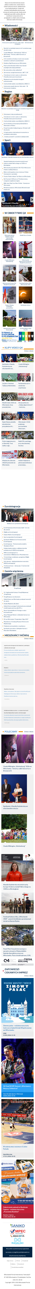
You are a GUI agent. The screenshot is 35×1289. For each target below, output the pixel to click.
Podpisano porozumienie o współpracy (14, 626)
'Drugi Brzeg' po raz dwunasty (12, 597)
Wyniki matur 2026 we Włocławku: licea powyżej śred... (9, 405)
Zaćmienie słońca (25, 305)
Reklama (13, 1264)
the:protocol (21, 1264)
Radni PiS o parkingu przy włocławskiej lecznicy (24, 443)
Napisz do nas (10, 1260)
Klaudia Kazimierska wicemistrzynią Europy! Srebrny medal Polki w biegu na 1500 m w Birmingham (16, 163)
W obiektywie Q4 (15, 213)
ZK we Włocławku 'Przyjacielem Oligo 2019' (16, 619)
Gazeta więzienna (14, 571)
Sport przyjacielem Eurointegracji (13, 537)
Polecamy (11, 731)
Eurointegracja (12, 506)
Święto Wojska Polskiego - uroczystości (9, 306)
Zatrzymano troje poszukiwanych (13, 114)
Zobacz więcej (28, 351)
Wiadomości (11, 25)
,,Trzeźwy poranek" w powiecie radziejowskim (16, 136)
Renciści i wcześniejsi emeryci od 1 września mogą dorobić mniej (17, 109)
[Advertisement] (17, 487)
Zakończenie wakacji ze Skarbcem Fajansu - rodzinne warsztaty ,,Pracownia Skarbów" (15, 1209)
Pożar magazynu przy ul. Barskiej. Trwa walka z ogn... (8, 443)
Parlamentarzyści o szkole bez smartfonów (24, 386)
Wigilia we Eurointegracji (11, 532)
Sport (7, 140)
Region (8, 91)
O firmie (18, 1260)
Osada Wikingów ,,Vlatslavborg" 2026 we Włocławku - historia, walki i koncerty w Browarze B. (15, 54)
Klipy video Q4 (14, 347)
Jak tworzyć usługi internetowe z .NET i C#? (16, 72)
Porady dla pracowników (17, 1267)
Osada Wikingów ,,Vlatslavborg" (14, 846)
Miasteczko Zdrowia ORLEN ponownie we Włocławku (8, 463)
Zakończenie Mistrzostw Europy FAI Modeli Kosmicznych (25, 261)
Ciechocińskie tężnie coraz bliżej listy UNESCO (17, 83)
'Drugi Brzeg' (17, 588)
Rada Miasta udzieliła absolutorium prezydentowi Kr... (9, 424)
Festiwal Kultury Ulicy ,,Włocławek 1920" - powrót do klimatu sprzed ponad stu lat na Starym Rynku (17, 919)
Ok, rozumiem (22, 27)
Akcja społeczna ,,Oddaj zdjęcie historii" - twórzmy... (25, 405)
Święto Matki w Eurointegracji (12, 534)
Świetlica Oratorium (9, 689)
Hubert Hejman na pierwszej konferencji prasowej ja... (25, 463)
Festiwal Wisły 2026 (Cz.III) (25, 329)
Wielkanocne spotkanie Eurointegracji (17, 523)
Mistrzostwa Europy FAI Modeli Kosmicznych (9, 283)
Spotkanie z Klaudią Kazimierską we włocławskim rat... (8, 366)
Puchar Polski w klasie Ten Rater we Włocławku (17, 176)
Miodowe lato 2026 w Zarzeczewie (10, 329)
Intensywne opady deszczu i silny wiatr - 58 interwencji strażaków (17, 43)
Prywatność (25, 1260)
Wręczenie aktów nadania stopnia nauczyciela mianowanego (9, 237)
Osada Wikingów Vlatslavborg (9, 260)
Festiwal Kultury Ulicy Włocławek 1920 (25, 283)
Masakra (6, 667)
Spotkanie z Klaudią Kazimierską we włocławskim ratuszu (17, 157)
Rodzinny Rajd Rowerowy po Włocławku (15, 63)
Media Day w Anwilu (25, 235)
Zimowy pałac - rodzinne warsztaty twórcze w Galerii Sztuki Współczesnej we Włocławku (17, 1028)
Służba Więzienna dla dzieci (11, 603)
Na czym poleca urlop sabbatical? (13, 70)
